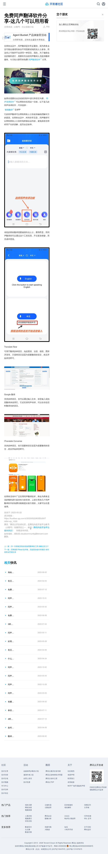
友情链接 (71, 782)
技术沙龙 (4, 778)
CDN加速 (87, 816)
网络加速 (28, 807)
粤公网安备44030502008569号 (81, 846)
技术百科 (4, 789)
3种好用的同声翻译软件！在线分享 (11, 624)
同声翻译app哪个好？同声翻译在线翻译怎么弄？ (11, 693)
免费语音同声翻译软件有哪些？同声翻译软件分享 (11, 589)
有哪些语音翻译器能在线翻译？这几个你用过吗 (11, 701)
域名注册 (28, 805)
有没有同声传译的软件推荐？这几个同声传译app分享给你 (11, 649)
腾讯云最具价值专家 (53, 771)
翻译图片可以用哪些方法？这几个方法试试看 (11, 736)
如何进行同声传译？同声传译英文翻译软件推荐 (11, 727)
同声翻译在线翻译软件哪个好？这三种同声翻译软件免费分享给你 (11, 675)
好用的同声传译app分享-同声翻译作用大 (11, 641)
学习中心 (4, 785)
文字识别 (87, 827)
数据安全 (28, 827)
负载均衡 (48, 827)
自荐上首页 (27, 778)
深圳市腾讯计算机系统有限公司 (27, 846)
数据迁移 (28, 832)
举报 (48, 26)
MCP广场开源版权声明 (76, 785)
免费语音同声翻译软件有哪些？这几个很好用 (11, 615)
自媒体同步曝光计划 (31, 771)
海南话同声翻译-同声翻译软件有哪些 (11, 572)
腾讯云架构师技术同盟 (54, 774)
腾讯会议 (48, 816)
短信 (66, 827)
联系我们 (71, 778)
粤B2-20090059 (60, 846)
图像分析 (48, 818)
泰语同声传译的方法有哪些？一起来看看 (11, 710)
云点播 (27, 829)
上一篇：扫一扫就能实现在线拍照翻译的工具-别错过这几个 (26, 546)
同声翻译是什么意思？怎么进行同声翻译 (11, 632)
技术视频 (4, 782)
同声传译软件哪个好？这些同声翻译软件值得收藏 (11, 684)
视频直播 (28, 810)
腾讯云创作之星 (51, 778)
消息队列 (87, 805)
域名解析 (67, 807)
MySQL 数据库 (70, 818)
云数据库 (48, 807)
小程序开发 (68, 829)
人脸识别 (28, 816)
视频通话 (28, 818)
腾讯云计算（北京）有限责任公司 (38, 849)
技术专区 (4, 793)
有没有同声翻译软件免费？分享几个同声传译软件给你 (11, 580)
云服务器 (48, 805)
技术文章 (4, 771)
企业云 (66, 816)
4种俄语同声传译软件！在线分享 (11, 718)
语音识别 (28, 821)
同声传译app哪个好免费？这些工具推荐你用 (11, 667)
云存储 (86, 807)
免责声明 (71, 774)
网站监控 (87, 829)
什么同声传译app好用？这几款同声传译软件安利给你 (11, 658)
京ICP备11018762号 (74, 849)
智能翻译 (9, 109)
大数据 (47, 829)
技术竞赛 (26, 782)
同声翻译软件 (34, 59)
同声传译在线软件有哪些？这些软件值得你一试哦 (11, 598)
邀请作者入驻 (28, 774)
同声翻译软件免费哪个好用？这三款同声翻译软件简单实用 (11, 606)
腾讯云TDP (50, 782)
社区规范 (71, 771)
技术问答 (4, 774)
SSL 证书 (87, 818)
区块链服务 (68, 805)
